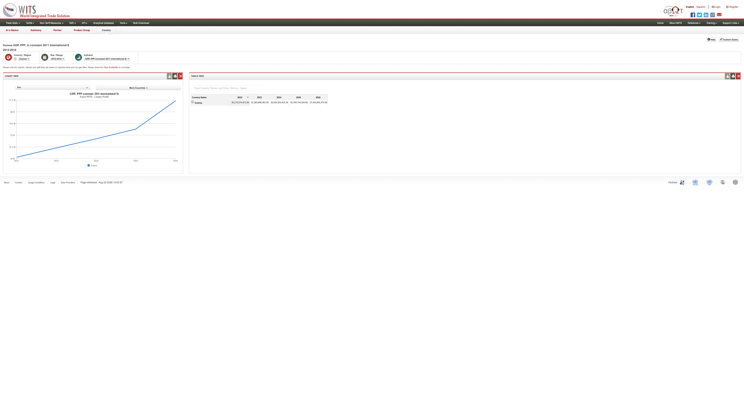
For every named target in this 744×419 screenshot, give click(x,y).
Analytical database (103, 22)
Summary (36, 30)
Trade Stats (12, 22)
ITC (683, 182)
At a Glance (12, 30)
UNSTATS (709, 182)
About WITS (675, 22)
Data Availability (111, 67)
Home (660, 22)
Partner (57, 30)
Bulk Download (141, 22)
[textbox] (228, 88)
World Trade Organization (723, 182)
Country (106, 30)
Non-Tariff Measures (51, 22)
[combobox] (53, 88)
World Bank (736, 182)
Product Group (82, 30)
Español (701, 6)
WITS (39, 9)
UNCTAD (696, 182)
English (690, 7)
